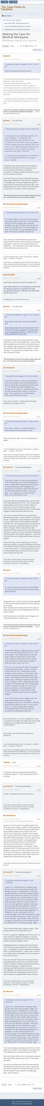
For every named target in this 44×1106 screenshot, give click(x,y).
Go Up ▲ (29, 1101)
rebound (9, 991)
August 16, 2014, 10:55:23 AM (11, 470)
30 (32, 46)
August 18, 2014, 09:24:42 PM (11, 789)
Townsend (9, 367)
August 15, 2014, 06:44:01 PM (11, 371)
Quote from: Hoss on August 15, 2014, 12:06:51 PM (22, 212)
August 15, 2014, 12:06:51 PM (11, 124)
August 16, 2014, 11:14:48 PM (11, 573)
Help (13, 1101)
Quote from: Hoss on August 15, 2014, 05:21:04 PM (22, 376)
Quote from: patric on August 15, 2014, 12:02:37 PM (22, 129)
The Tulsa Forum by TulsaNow (13, 8)
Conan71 (9, 467)
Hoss (7, 120)
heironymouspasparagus (16, 204)
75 (36, 46)
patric (8, 56)
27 (23, 46)
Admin (28, 26)
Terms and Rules (20, 1101)
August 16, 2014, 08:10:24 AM (11, 416)
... (19, 46)
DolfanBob (10, 274)
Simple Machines (27, 1103)
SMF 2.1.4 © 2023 (17, 1103)
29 (29, 46)
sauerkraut (10, 815)
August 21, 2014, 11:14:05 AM (11, 875)
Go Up (4, 1085)
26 (21, 46)
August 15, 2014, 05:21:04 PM (11, 310)
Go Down (5, 46)
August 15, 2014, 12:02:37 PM (11, 59)
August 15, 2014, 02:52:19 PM (11, 207)
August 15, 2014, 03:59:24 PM (11, 278)
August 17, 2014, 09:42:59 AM (11, 638)
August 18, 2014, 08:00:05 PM (11, 766)
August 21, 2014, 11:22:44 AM (11, 995)
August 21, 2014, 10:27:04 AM (11, 819)
